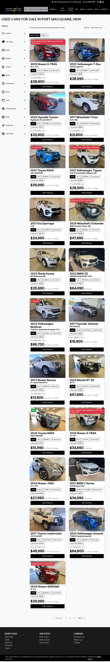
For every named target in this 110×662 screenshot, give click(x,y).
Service (82, 9)
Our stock (62, 9)
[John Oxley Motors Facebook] (98, 2)
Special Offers (70, 9)
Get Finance (47, 86)
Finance (90, 9)
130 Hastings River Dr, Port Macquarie (67, 2)
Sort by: (86, 27)
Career (77, 642)
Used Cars (44, 642)
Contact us (79, 637)
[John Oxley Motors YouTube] (101, 2)
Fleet (76, 9)
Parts (96, 9)
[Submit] (26, 9)
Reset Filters (34, 35)
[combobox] (36, 9)
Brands (53, 9)
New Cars (43, 637)
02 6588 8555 (90, 2)
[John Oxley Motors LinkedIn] (103, 2)
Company (103, 9)
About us (78, 640)
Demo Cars (44, 640)
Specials (9, 637)
